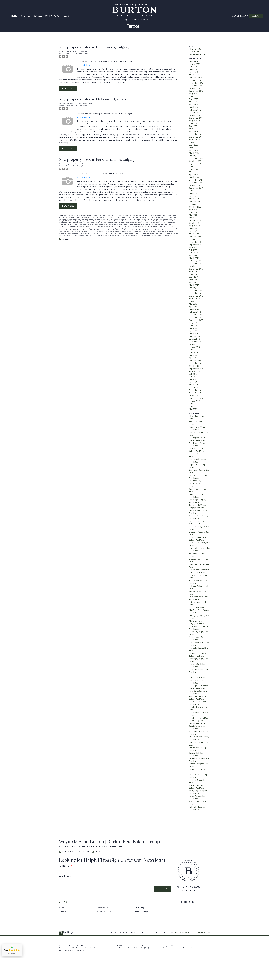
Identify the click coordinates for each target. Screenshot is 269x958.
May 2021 (193, 193)
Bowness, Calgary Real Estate (88, 217)
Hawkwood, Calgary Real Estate (157, 222)
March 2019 (194, 234)
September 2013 (196, 369)
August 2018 (194, 247)
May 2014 (193, 355)
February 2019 (195, 237)
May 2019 (193, 229)
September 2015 (196, 320)
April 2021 (193, 196)
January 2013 (194, 388)
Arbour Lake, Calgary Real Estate (109, 215)
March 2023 (194, 153)
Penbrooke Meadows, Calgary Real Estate (87, 228)
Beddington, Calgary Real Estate (168, 215)
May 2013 (193, 379)
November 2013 (195, 363)
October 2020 (195, 207)
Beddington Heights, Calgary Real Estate (147, 215)
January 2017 (194, 288)
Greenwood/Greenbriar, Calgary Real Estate (136, 222)
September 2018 (196, 245)
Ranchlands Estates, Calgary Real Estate (165, 228)
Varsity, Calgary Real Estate (149, 235)
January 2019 (194, 239)
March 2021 (194, 199)
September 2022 (196, 164)
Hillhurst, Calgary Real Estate (78, 224)
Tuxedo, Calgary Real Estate (73, 235)
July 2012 (193, 404)
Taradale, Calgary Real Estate (141, 233)
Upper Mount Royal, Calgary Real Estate (93, 235)
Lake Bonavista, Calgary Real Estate (112, 224)
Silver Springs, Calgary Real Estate (142, 231)
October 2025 (195, 88)
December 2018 (196, 242)
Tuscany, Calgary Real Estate (158, 233)
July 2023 (193, 142)
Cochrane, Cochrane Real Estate (97, 219)
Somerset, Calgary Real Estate (67, 233)
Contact (256, 16)
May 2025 (193, 102)
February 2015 (195, 336)
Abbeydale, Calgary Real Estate (75, 215)
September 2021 (196, 188)
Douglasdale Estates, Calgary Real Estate (138, 221)
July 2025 (193, 97)
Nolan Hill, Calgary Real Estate (125, 226)
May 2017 (193, 280)
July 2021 (193, 191)
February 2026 (195, 78)
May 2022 (193, 172)
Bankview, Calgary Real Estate (127, 215)
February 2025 (195, 110)
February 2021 (195, 202)
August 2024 (194, 121)
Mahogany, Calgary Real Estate (67, 226)
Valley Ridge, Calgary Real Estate (114, 235)
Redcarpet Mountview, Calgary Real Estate (89, 230)
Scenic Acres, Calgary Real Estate (123, 231)
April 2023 (193, 150)
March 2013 (194, 385)
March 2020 (194, 218)
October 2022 (195, 161)
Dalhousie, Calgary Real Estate (76, 105)
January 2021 (194, 204)
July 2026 (193, 67)
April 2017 (193, 282)
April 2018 (193, 256)
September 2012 (196, 398)
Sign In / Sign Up (240, 16)
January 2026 (195, 80)
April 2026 (193, 72)
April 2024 (193, 131)
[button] (240, 16)
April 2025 (193, 105)
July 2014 (193, 350)
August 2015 (194, 323)
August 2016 (194, 299)
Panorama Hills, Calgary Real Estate (78, 166)
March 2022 (194, 177)
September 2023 (196, 137)
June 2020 (193, 212)
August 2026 (194, 64)
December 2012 (195, 390)
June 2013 (193, 377)
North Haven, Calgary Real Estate (143, 226)
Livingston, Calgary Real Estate (131, 224)
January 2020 (195, 220)
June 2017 (193, 277)
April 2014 (193, 358)
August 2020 (194, 210)
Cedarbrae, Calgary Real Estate (141, 217)
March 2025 (194, 107)
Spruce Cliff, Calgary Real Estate (103, 233)
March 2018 (194, 258)
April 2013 (193, 382)
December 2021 (195, 180)
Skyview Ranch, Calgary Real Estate (162, 231)
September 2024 (196, 118)
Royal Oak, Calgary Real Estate (71, 231)
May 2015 (193, 328)
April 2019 (193, 231)
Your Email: (65, 876)
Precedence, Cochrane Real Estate (144, 228)
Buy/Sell (38, 16)
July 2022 (193, 167)
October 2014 (195, 344)
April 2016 (193, 307)
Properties (24, 16)
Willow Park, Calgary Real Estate (166, 235)
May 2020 (193, 215)
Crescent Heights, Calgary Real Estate (80, 221)
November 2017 (195, 264)
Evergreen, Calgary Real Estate (115, 222)
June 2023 (193, 145)
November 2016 (195, 293)
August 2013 (194, 371)
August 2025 (194, 94)
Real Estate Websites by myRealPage (197, 932)
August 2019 (194, 226)
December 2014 (195, 342)
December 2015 (195, 315)
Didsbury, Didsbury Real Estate (117, 221)
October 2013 (195, 366)
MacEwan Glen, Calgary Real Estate (165, 224)
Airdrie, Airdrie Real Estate (92, 215)
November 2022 (196, 158)
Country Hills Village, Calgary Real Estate (136, 219)
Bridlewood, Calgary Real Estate (105, 217)
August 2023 (194, 140)
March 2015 (194, 334)
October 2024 (195, 115)
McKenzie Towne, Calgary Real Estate (87, 226)
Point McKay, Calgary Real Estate (125, 228)
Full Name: (64, 866)
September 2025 (196, 91)
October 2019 (195, 223)
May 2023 (193, 148)
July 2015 (193, 326)
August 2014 (194, 347)
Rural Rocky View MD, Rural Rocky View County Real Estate (97, 231)
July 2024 (193, 123)
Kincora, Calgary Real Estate (94, 224)
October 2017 (195, 266)
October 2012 (195, 396)
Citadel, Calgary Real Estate (80, 219)
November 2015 (195, 317)
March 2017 (194, 285)
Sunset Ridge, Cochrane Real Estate (122, 233)
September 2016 (196, 296)
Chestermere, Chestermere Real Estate (196, 483)
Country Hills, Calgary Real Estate (157, 219)
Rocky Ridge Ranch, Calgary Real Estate (131, 230)
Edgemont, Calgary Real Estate (81, 222)
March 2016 (194, 309)
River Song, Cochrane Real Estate (110, 230)
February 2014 (195, 361)
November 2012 (195, 393)
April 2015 (193, 331)
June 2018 (193, 253)
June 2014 (193, 352)
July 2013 (193, 374)
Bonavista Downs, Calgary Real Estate (69, 217)
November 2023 (196, 134)
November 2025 (196, 86)
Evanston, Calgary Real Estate (98, 222)
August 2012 (194, 401)
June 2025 (193, 99)
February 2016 (195, 312)
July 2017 (193, 274)
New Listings (194, 52)
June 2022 (193, 169)
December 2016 (195, 290)
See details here (83, 65)
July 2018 (193, 250)
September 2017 (196, 269)
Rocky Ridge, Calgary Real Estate (152, 230)
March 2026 (194, 75)
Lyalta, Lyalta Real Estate (147, 224)
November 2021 (195, 183)
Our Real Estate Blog (198, 54)
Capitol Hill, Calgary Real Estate (123, 217)
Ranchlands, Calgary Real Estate (77, 53)
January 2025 (195, 113)
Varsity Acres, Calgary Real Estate (132, 235)
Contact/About (52, 16)
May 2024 (193, 129)
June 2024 (193, 126)
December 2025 (196, 83)
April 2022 (193, 175)
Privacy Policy (179, 932)
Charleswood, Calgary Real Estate (159, 217)
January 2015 (194, 339)
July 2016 (193, 301)
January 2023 (195, 156)
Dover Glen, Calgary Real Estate (158, 221)
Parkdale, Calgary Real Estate (67, 228)
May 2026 (193, 70)
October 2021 (195, 185)
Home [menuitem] (14, 16)
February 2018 (195, 261)
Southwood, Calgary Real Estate (85, 233)
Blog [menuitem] (66, 16)
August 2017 (194, 272)
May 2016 (193, 304)
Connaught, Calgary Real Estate (116, 219)
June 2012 (193, 406)
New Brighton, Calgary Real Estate (107, 226)
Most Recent (194, 61)
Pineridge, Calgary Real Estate (107, 228)
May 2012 (193, 409)
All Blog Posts (195, 49)
